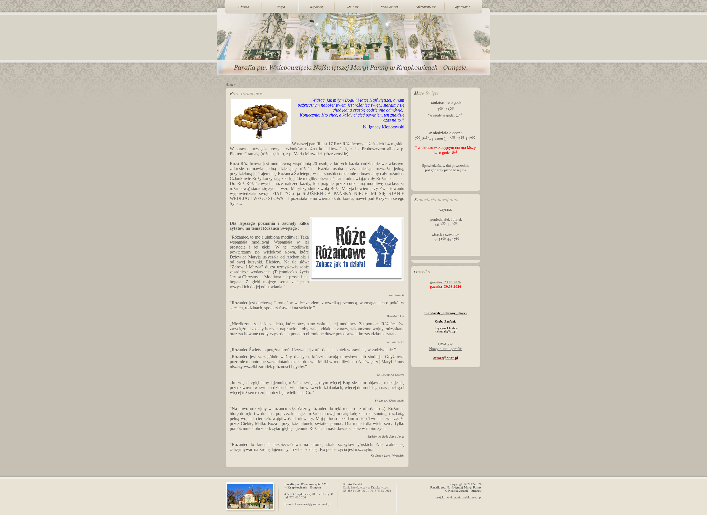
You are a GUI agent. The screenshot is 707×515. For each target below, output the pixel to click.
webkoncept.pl (472, 497)
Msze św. (353, 6)
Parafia (280, 6)
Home (229, 84)
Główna (243, 6)
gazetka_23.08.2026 (445, 282)
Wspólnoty (316, 6)
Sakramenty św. (426, 6)
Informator (462, 6)
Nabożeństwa (389, 6)
